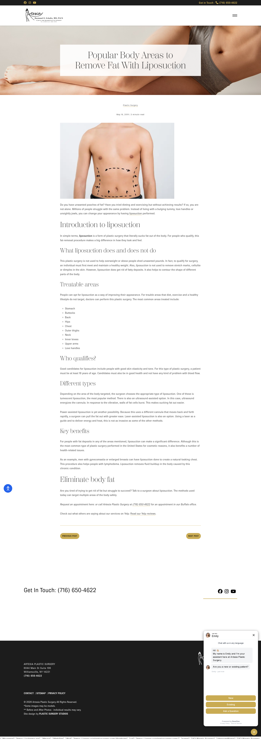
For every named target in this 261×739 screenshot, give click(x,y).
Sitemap (41, 693)
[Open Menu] (234, 15)
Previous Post (69, 536)
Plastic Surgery (130, 105)
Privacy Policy (56, 693)
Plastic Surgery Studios (53, 713)
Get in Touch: (60, 590)
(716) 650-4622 (141, 504)
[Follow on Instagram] (30, 2)
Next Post (193, 536)
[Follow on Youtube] (34, 2)
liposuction (135, 213)
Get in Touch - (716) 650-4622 (218, 2)
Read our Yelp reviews (143, 513)
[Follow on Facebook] (25, 2)
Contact (29, 693)
